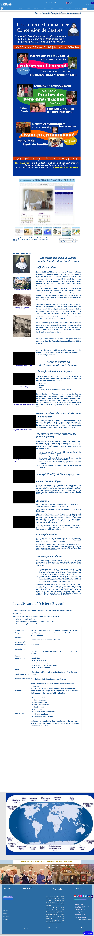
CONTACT (5, 919)
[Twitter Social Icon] (86, 896)
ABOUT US (5, 899)
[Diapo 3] (51, 881)
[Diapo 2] (48, 881)
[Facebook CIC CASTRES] (83, 896)
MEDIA (5, 907)
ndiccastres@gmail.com (85, 919)
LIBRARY (5, 910)
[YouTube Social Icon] (75, 896)
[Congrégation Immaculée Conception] (78, 896)
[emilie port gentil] (43, 881)
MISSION (5, 913)
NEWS (4, 902)
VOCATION (6, 916)
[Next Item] (77, 202)
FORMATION (6, 904)
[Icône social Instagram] (80, 896)
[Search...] (92, 3)
